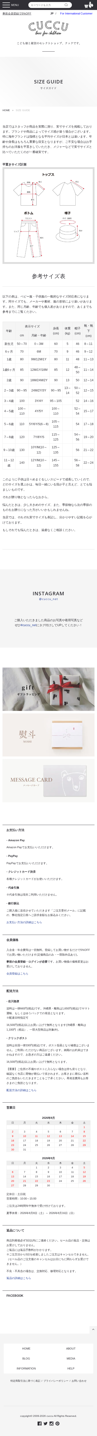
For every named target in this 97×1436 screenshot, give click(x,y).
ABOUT (71, 1348)
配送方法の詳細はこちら (21, 1090)
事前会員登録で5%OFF (16, 13)
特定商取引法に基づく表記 (25, 1380)
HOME (6, 110)
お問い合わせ (79, 1380)
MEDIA (71, 1358)
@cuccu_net (48, 599)
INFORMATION (26, 1368)
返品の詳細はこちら (18, 1278)
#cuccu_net (28, 625)
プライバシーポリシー (56, 1380)
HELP (70, 1368)
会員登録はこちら (17, 973)
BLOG (26, 1358)
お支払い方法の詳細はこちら (24, 922)
